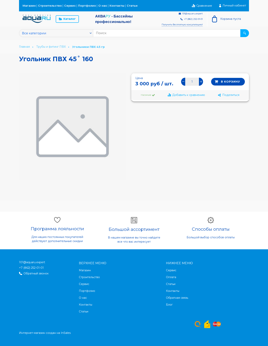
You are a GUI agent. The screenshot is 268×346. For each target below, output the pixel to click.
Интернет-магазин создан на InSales (45, 333)
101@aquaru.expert (32, 262)
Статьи (132, 5)
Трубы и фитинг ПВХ (51, 46)
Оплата (171, 277)
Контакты (116, 5)
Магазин (29, 5)
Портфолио (87, 5)
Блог (169, 304)
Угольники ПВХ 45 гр (88, 47)
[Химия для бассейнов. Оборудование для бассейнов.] (37, 19)
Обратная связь (177, 298)
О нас (102, 5)
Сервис (70, 5)
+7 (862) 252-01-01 (31, 268)
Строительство (50, 5)
